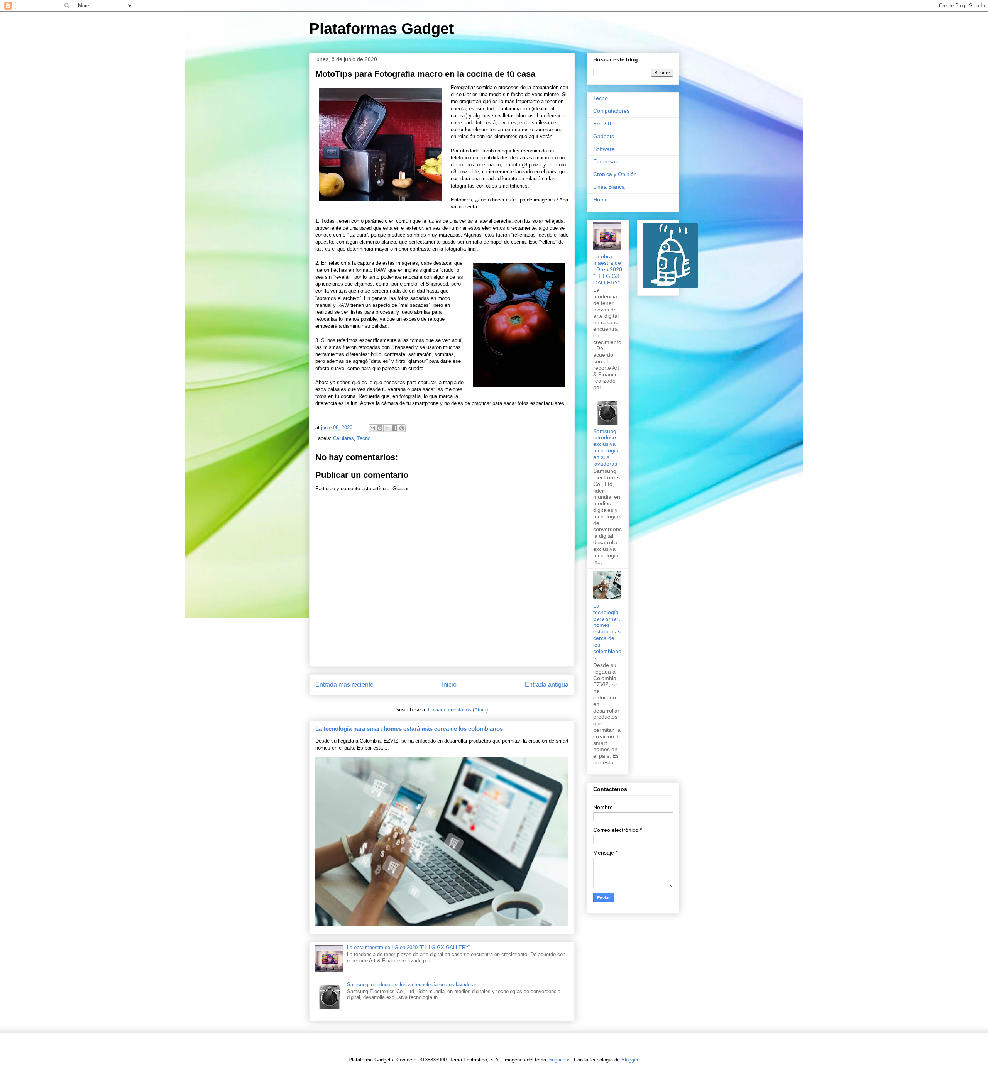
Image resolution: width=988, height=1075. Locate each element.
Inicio (449, 684)
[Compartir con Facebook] (394, 428)
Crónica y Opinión (615, 174)
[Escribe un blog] (380, 428)
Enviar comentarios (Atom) (458, 710)
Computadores (611, 111)
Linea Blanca (609, 187)
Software (604, 149)
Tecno (363, 438)
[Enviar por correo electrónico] (372, 428)
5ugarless (560, 1060)
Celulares (343, 438)
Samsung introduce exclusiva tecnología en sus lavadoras (412, 984)
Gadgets (603, 136)
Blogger (629, 1060)
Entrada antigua (546, 684)
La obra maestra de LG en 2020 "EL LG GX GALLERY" (409, 947)
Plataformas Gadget (381, 28)
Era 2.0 (602, 123)
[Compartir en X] (387, 428)
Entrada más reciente (344, 684)
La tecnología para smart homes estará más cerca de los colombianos (409, 728)
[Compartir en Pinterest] (402, 428)
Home (600, 199)
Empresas (605, 161)
